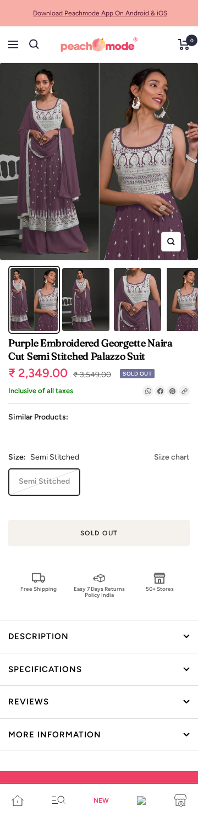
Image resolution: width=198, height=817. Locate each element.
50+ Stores (160, 588)
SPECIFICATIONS (45, 669)
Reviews (28, 702)
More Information (54, 735)
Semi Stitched (44, 481)
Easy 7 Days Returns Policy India (99, 591)
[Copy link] (184, 390)
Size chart (172, 457)
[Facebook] (160, 390)
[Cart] (184, 44)
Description (38, 636)
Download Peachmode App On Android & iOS (100, 13)
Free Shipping (38, 588)
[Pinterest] (172, 390)
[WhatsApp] (147, 390)
